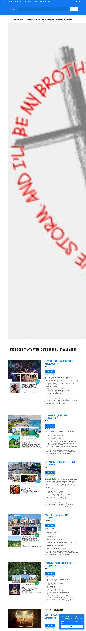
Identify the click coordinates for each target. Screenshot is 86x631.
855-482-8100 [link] (79, 2)
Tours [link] (11, 1)
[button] (50, 2)
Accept (72, 626)
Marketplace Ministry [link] (31, 1)
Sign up (74, 9)
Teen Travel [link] (43, 1)
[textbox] (43, 9)
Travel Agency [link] (19, 1)
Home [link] (5, 1)
